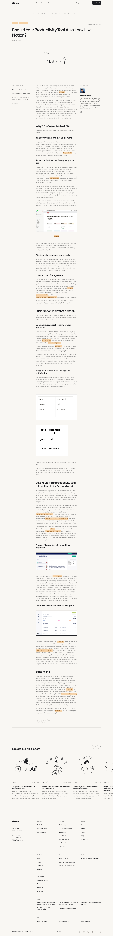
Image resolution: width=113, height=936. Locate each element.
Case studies (39, 3)
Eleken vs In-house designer (67, 862)
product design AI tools (53, 531)
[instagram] (100, 932)
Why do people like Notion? (19, 89)
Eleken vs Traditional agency (67, 865)
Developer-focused (42, 880)
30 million (62, 92)
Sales (38, 858)
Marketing (40, 869)
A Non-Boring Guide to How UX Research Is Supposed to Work (46, 903)
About (69, 3)
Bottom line (15, 103)
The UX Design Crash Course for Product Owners (46, 908)
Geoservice (40, 876)
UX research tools (41, 295)
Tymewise (60, 642)
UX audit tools (46, 340)
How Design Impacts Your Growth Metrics (91, 903)
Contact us (58, 711)
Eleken (52, 529)
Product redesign (42, 828)
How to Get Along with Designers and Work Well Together (68, 903)
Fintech (39, 862)
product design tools (54, 343)
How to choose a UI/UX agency (90, 858)
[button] (50, 2)
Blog (77, 3)
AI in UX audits (54, 178)
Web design (62, 832)
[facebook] (92, 932)
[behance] (84, 932)
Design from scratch (43, 825)
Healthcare (40, 865)
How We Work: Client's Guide (67, 908)
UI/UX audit (62, 835)
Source (56, 236)
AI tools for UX (67, 153)
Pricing (61, 3)
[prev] (94, 746)
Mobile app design (64, 839)
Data (38, 873)
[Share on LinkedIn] (49, 720)
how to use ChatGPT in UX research (56, 518)
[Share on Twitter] (43, 720)
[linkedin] (96, 932)
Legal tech (40, 891)
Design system (63, 843)
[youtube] (88, 932)
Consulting (62, 846)
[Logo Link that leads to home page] (15, 3)
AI (37, 884)
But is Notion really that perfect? (21, 93)
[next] (99, 746)
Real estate (40, 887)
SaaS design (62, 825)
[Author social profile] (81, 112)
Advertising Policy (64, 921)
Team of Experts (85, 921)
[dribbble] (79, 932)
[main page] (15, 824)
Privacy (59, 931)
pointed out (58, 346)
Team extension (41, 832)
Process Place (57, 576)
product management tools (44, 514)
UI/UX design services (65, 828)
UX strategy (69, 689)
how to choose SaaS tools (44, 650)
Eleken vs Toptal (63, 858)
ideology (70, 288)
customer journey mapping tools (46, 297)
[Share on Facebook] (38, 720)
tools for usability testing (69, 694)
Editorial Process (42, 921)
